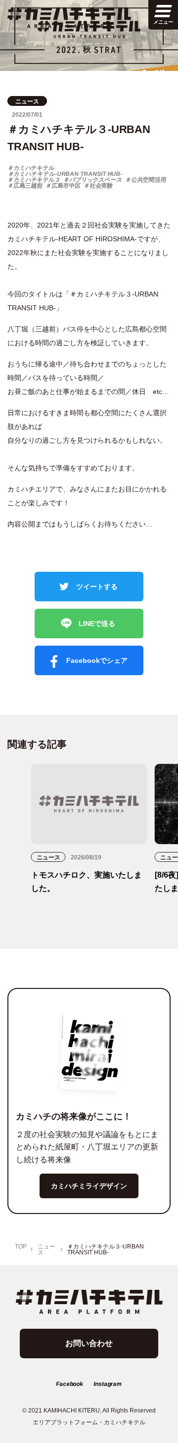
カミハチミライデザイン (89, 1186)
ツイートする (96, 586)
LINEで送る (96, 623)
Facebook (69, 1383)
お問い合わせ (89, 1343)
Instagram (107, 1383)
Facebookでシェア (96, 660)
